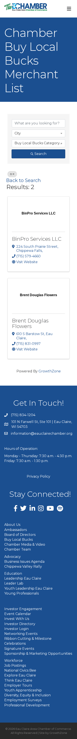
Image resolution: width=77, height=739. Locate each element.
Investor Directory (19, 624)
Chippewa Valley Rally (23, 566)
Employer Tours (18, 685)
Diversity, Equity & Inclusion (27, 695)
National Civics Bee (20, 670)
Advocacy (12, 557)
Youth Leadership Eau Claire (28, 588)
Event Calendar (17, 614)
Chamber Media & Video (24, 544)
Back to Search (23, 180)
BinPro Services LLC (36, 239)
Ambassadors (15, 530)
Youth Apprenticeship (23, 690)
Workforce (13, 661)
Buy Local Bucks (18, 540)
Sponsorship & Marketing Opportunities (38, 654)
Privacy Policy (38, 476)
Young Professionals (21, 593)
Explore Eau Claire (20, 675)
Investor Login (16, 629)
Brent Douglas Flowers (30, 323)
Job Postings (15, 665)
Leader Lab (13, 583)
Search (40, 154)
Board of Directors (20, 535)
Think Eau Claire (18, 680)
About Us (12, 525)
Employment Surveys (22, 700)
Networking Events (20, 634)
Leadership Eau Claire (22, 578)
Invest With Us (16, 619)
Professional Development (27, 705)
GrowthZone (49, 371)
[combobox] (38, 133)
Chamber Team (17, 549)
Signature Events (19, 649)
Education (13, 573)
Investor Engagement (23, 609)
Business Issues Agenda (24, 562)
